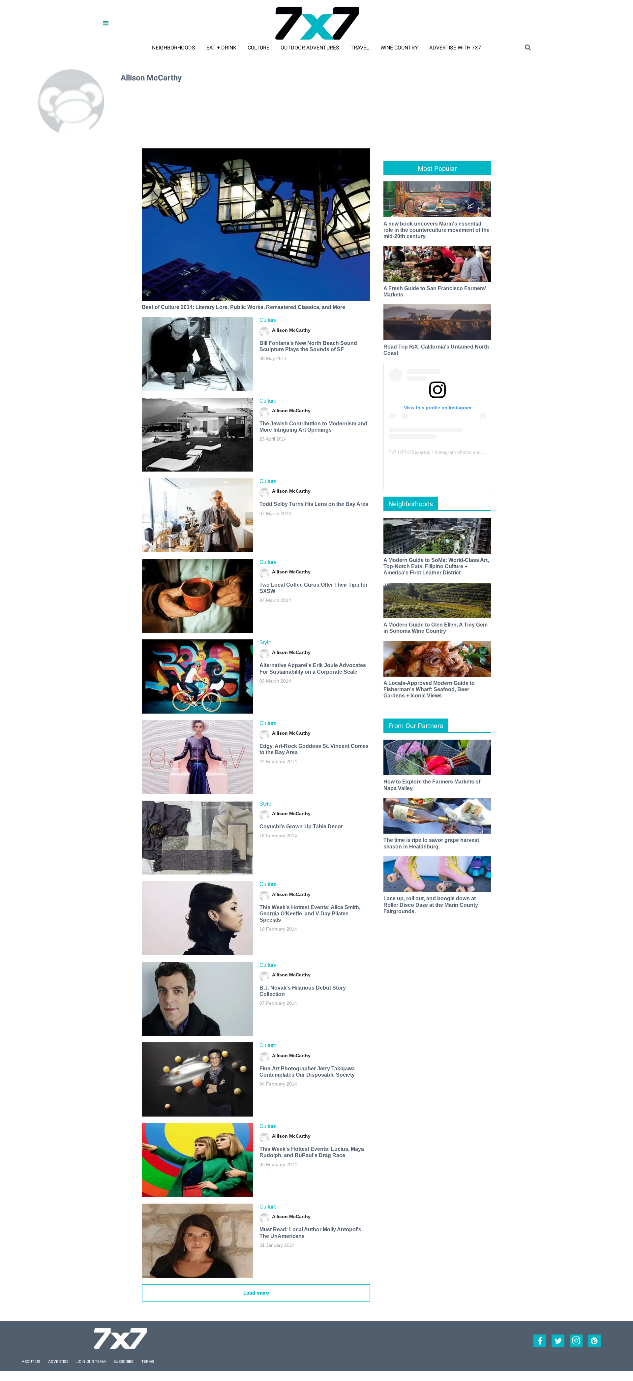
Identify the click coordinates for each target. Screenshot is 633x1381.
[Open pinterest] (594, 1341)
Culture (258, 48)
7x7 (393, 452)
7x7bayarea (416, 452)
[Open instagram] (576, 1341)
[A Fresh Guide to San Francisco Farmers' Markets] (437, 263)
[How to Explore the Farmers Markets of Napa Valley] (437, 757)
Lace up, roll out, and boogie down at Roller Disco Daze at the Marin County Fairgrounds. (430, 905)
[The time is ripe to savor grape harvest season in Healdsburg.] (437, 815)
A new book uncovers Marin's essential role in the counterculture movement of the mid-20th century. (436, 230)
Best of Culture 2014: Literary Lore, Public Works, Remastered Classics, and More (243, 307)
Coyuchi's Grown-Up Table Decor (301, 826)
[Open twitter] (558, 1341)
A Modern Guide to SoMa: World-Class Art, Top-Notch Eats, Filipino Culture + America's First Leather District (436, 566)
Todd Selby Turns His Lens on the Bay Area (313, 504)
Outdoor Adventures (310, 48)
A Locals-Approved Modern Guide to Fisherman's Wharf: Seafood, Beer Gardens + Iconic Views (429, 689)
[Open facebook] (539, 1341)
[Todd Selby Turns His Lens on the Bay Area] (197, 515)
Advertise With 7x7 (455, 48)
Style (265, 642)
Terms (147, 1361)
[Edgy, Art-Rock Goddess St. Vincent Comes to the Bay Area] (197, 757)
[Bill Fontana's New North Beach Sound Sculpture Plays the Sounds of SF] (197, 354)
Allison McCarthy (291, 330)
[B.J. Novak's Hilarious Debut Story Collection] (197, 999)
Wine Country (399, 48)
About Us (31, 1361)
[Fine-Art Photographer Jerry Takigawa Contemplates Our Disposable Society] (197, 1079)
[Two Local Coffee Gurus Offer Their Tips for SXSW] (197, 596)
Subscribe (123, 1361)
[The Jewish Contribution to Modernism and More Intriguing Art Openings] (197, 435)
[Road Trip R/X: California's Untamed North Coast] (437, 322)
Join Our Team (91, 1361)
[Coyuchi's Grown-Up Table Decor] (197, 838)
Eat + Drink (221, 48)
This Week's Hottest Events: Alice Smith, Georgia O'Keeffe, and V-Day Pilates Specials (309, 914)
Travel (359, 48)
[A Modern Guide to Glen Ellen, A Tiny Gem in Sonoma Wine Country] (437, 600)
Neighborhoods (173, 48)
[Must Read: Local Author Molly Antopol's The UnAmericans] (197, 1240)
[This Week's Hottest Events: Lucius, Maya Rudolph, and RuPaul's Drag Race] (197, 1160)
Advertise (58, 1361)
